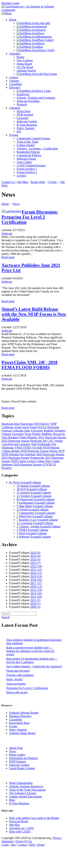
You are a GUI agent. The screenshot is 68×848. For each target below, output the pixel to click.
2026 (35, 552)
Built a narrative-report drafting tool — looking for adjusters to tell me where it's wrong (30, 651)
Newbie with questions (20, 675)
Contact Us (8, 182)
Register (6, 3)
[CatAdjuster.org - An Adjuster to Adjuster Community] (34, 9)
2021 (36, 569)
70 (18, 485)
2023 (35, 562)
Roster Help (38, 182)
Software (7, 233)
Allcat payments (16, 683)
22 (18, 509)
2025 (35, 556)
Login (15, 3)
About (40, 844)
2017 (36, 583)
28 (18, 489)
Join (13, 844)
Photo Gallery (17, 754)
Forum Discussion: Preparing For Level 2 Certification (30, 216)
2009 (35, 606)
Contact (22, 844)
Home (5, 203)
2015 (36, 590)
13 (18, 496)
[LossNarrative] (12, 211)
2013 (36, 596)
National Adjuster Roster (24, 712)
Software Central (19, 764)
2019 (36, 576)
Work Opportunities (21, 783)
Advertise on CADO (21, 828)
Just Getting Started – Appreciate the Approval (34, 666)
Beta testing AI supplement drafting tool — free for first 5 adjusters (31, 660)
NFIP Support (17, 761)
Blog (12, 799)
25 (18, 492)
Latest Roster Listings (22, 768)
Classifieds (15, 719)
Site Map (22, 182)
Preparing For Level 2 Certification (27, 688)
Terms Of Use (23, 841)
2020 (36, 573)
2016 (36, 586)
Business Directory (20, 716)
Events (53, 182)
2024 (35, 559)
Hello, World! (14, 679)
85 (18, 499)
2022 (36, 566)
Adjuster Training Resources (26, 786)
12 (18, 523)
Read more (8, 257)
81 (10, 482)
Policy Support (18, 729)
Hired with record (16, 692)
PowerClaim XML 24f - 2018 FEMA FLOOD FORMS (29, 365)
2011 (35, 600)
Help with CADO (20, 831)
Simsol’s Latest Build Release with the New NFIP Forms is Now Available (34, 314)
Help (32, 844)
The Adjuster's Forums (22, 793)
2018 (36, 579)
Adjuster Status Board (22, 733)
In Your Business (19, 803)
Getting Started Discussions (25, 796)
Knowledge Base (19, 722)
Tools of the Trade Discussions (27, 789)
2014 (36, 593)
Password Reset (18, 821)
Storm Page (16, 748)
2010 (35, 603)
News (16, 203)
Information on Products (23, 758)
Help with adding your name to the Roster (34, 818)
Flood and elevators (18, 670)
